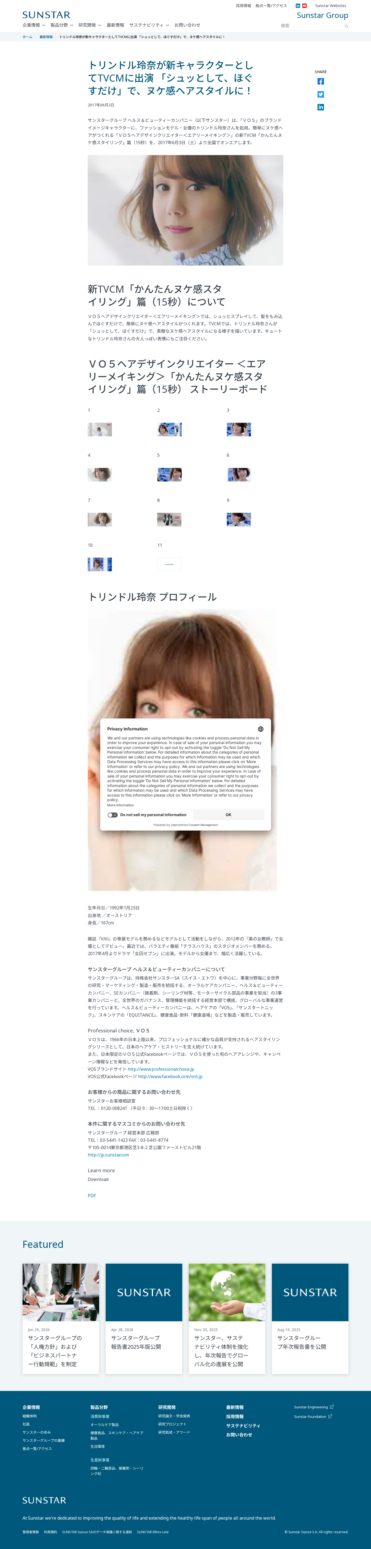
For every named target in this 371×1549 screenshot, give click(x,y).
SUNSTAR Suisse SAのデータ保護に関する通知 (97, 1532)
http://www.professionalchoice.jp (161, 1069)
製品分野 (59, 25)
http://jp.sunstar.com (108, 1155)
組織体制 (30, 1416)
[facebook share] (320, 82)
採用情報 (243, 6)
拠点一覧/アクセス (271, 6)
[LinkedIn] (298, 6)
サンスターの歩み (37, 1432)
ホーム (27, 37)
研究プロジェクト (172, 1424)
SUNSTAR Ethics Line (153, 1532)
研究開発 (87, 25)
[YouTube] (304, 6)
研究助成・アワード (174, 1432)
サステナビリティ (146, 25)
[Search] (346, 26)
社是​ (26, 1424)
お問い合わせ (187, 25)
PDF (92, 1196)
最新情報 (115, 25)
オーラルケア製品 (104, 1424)
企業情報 (31, 25)
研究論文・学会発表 (174, 1416)
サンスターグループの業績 (44, 1440)
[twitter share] (320, 95)
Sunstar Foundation (310, 1416)
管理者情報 (31, 1532)
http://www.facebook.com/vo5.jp (170, 1076)
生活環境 (97, 1446)
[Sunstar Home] (46, 14)
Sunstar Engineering (311, 1407)
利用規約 (50, 1532)
